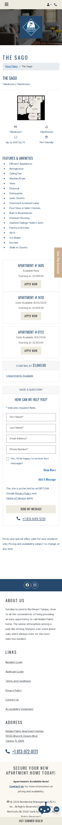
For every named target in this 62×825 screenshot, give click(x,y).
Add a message (47, 479)
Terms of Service (16, 498)
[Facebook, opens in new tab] (27, 585)
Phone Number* (19, 449)
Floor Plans (11, 66)
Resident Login (14, 662)
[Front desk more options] (56, 809)
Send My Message (31, 509)
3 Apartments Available (19, 376)
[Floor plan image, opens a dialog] (31, 107)
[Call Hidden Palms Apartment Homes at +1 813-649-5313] (56, 4)
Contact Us (12, 700)
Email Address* (18, 438)
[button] (49, 4)
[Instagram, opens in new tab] (34, 585)
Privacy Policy (23, 493)
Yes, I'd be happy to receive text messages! (30, 461)
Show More (49, 470)
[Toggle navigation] (6, 4)
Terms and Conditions (18, 681)
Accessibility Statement (19, 709)
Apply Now (32, 284)
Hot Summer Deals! (31, 821)
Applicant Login (15, 671)
